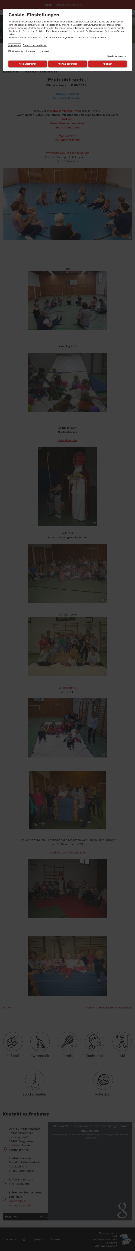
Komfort (32, 51)
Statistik (45, 51)
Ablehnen (107, 64)
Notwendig (17, 51)
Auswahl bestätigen (67, 64)
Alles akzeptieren (27, 64)
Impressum (14, 45)
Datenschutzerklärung (35, 45)
